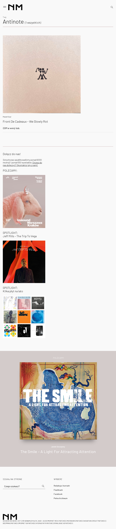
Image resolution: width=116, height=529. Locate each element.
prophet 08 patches (27, 523)
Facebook (58, 494)
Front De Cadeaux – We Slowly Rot (25, 121)
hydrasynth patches (45, 523)
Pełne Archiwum (60, 498)
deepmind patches (10, 523)
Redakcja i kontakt (62, 485)
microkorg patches (75, 521)
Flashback (58, 490)
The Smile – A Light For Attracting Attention (58, 451)
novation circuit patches (94, 521)
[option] (58, 411)
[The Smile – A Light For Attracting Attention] (58, 400)
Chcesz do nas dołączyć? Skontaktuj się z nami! (22, 163)
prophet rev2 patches (57, 521)
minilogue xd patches (63, 523)
